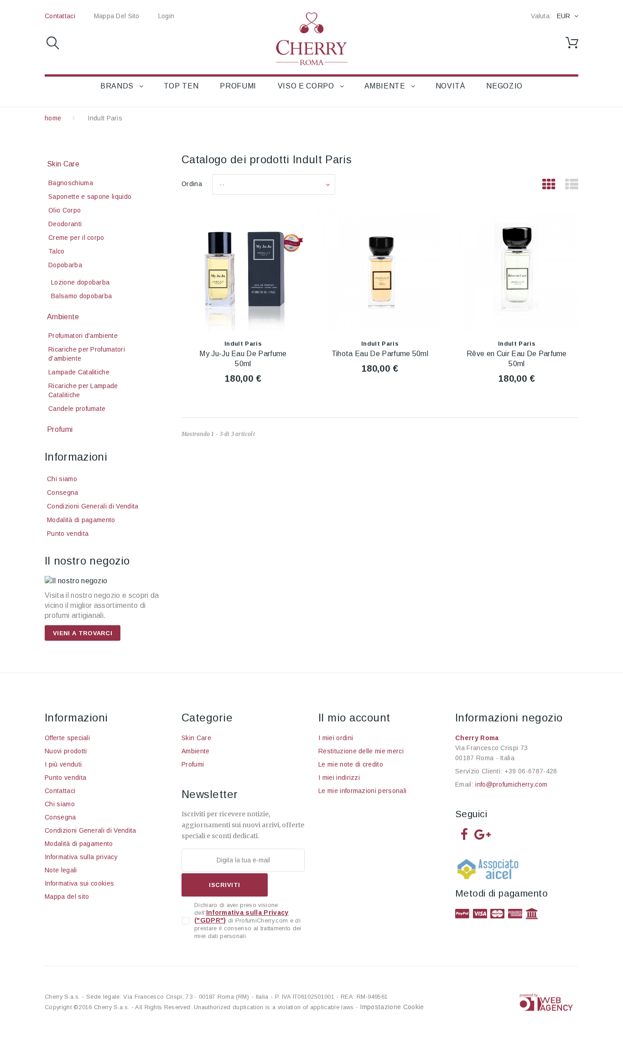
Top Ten (181, 86)
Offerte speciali (67, 737)
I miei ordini (335, 737)
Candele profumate (76, 408)
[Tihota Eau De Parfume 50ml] (379, 269)
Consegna (62, 492)
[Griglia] (549, 184)
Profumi (238, 86)
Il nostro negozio (87, 561)
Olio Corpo (64, 210)
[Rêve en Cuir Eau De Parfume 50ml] (516, 269)
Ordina (192, 183)
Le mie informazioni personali (362, 790)
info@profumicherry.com (511, 784)
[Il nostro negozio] (106, 581)
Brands (117, 86)
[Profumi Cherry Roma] (311, 38)
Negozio (504, 86)
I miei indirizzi (339, 777)
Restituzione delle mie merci (361, 751)
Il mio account (354, 717)
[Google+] (482, 834)
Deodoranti (65, 224)
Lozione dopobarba (80, 282)
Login (166, 16)
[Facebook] (464, 834)
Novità (450, 86)
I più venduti (63, 764)
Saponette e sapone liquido (89, 196)
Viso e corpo (306, 86)
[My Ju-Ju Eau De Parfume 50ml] (243, 269)
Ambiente (384, 86)
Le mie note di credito (350, 764)
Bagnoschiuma (70, 183)
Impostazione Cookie (392, 1007)
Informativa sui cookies (79, 883)
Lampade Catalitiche (78, 372)
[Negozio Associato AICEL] (489, 872)
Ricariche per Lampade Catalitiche (83, 390)
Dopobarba (65, 265)
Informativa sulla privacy (81, 857)
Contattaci (60, 16)
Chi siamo (62, 478)
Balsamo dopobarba (81, 296)
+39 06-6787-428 (530, 771)
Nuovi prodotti (66, 751)
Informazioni (76, 457)
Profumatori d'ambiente (83, 335)
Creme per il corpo (76, 237)
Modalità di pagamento (81, 520)
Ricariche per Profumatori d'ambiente (86, 354)
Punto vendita (67, 533)
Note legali (61, 870)
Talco (56, 251)
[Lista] (571, 184)
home (53, 118)
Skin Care (63, 164)
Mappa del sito (117, 16)
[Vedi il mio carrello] (572, 42)
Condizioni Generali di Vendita (93, 506)
